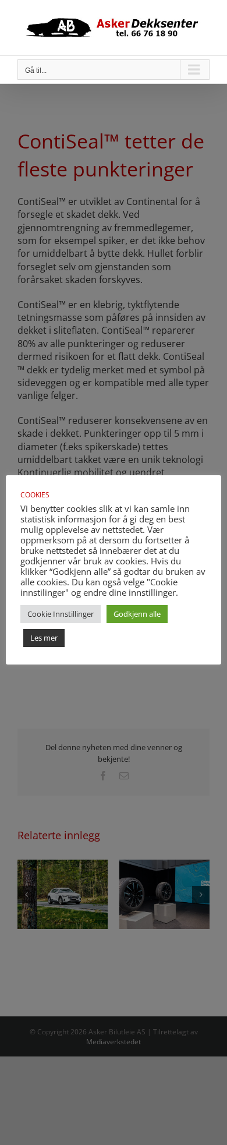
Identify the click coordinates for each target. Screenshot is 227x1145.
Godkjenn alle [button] (137, 614)
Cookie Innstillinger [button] (60, 614)
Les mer (44, 637)
